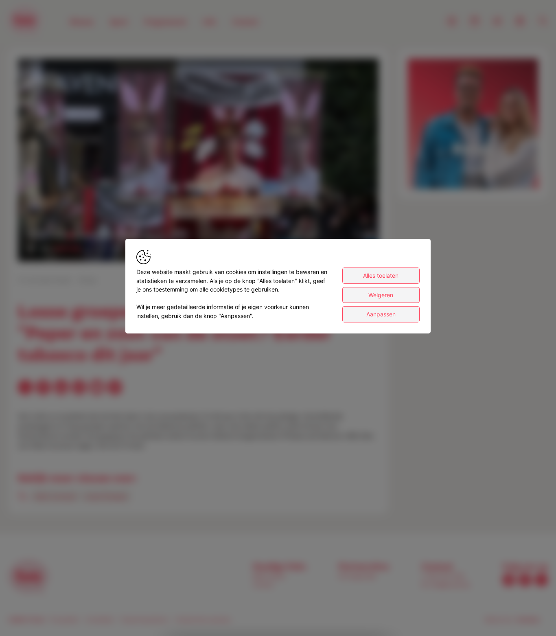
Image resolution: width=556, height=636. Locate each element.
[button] (200, 162)
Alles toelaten (380, 275)
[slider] (198, 235)
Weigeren (380, 295)
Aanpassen (381, 314)
